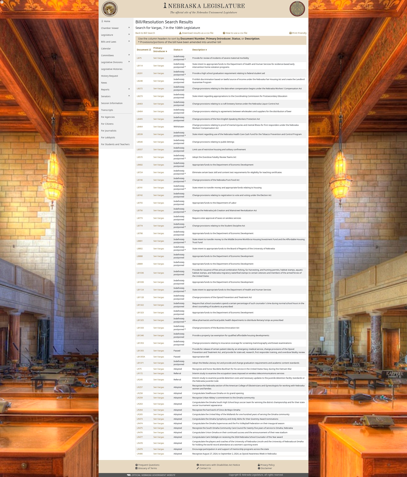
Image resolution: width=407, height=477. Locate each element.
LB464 (140, 126)
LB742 (140, 195)
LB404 (140, 111)
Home (106, 21)
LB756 (140, 210)
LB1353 (140, 343)
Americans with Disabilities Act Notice (219, 464)
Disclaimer (266, 468)
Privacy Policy (267, 464)
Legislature (107, 34)
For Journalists (108, 130)
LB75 (139, 58)
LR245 (140, 379)
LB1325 (140, 320)
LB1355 (140, 350)
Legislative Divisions (112, 62)
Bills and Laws (108, 41)
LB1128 (140, 297)
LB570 (140, 157)
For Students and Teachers (115, 144)
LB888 (140, 256)
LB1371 (140, 362)
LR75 (139, 368)
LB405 (140, 119)
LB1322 (140, 304)
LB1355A (141, 356)
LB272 (140, 88)
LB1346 (140, 335)
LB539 (140, 134)
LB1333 (140, 327)
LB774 (140, 225)
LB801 (140, 240)
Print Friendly (299, 32)
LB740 (140, 179)
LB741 (140, 187)
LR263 (140, 403)
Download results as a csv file (197, 32)
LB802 (140, 248)
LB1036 (140, 272)
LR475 (140, 428)
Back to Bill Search (145, 32)
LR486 (140, 453)
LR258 (140, 393)
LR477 (140, 437)
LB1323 (140, 312)
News (104, 82)
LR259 (140, 397)
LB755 (140, 202)
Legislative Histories (111, 69)
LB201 (140, 73)
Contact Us (205, 468)
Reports (105, 89)
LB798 (140, 233)
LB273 (140, 96)
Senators (105, 96)
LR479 (140, 449)
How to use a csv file (236, 32)
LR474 (140, 423)
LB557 (140, 149)
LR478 (140, 443)
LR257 (140, 387)
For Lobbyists (108, 137)
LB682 (140, 164)
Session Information (112, 103)
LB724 (140, 172)
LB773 (140, 218)
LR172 (140, 373)
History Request (109, 75)
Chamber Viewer (110, 28)
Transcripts (107, 109)
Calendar (106, 48)
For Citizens (107, 123)
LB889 (140, 263)
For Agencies (108, 116)
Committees (107, 55)
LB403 (140, 103)
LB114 (140, 65)
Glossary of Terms (147, 468)
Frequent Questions (148, 464)
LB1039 (140, 282)
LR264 (140, 409)
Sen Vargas (158, 58)
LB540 (140, 141)
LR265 (140, 414)
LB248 (140, 80)
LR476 (140, 432)
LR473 (140, 418)
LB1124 (140, 289)
